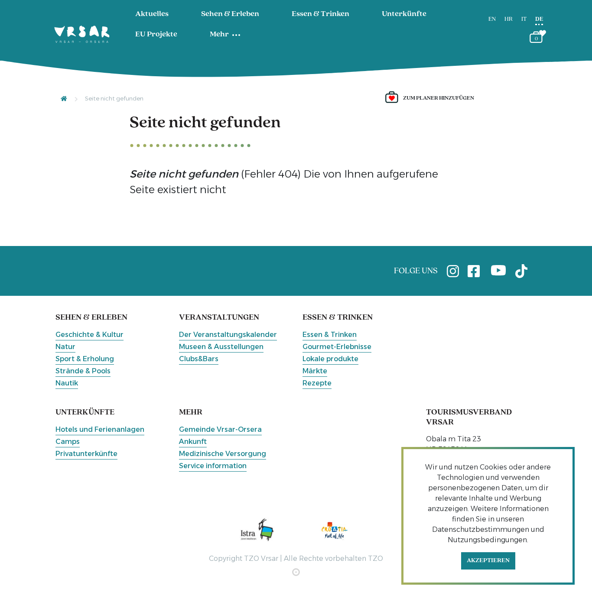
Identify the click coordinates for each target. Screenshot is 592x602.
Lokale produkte (330, 359)
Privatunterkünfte (86, 454)
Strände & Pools (83, 371)
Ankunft (193, 441)
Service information (213, 466)
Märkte (315, 371)
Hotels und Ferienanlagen (99, 429)
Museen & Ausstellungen (221, 347)
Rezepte (317, 383)
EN (492, 19)
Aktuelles (152, 14)
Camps (67, 441)
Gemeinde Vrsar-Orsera (220, 429)
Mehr (219, 35)
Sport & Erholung (84, 359)
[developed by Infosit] (296, 572)
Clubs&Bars (198, 359)
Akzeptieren (488, 560)
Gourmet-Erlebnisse (337, 347)
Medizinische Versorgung (222, 454)
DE (539, 19)
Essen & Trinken (320, 14)
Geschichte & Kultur (89, 334)
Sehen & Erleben (230, 14)
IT (524, 19)
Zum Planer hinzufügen (438, 98)
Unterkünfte (404, 14)
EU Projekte (156, 35)
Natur (65, 347)
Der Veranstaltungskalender (228, 334)
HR (508, 19)
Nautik (66, 383)
